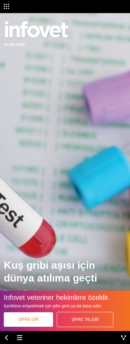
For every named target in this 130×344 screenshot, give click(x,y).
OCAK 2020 (14, 44)
